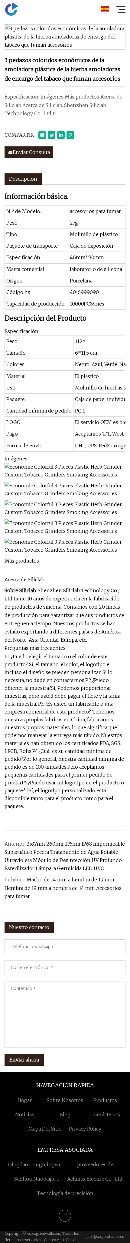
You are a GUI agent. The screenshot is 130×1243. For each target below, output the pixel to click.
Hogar (25, 1100)
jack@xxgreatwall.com (105, 1236)
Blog (65, 1114)
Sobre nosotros (65, 1100)
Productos (105, 1100)
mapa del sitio (45, 1129)
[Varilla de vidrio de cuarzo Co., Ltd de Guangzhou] (12, 9)
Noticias (24, 1114)
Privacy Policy (85, 1129)
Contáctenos (105, 1114)
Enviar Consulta (31, 152)
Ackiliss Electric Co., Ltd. (95, 1179)
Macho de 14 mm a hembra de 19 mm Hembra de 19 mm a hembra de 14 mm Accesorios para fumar (63, 888)
